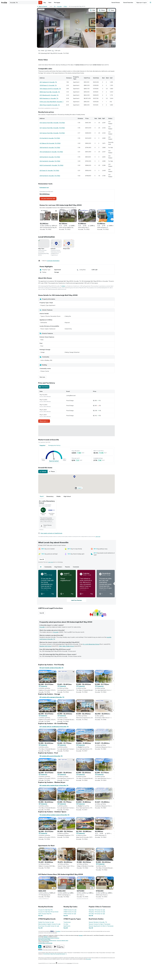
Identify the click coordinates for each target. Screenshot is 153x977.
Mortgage (57, 2)
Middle (58, 496)
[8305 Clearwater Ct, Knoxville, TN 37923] (104, 823)
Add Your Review (76, 600)
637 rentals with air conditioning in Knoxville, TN (54, 726)
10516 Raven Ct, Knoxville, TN (48, 85)
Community (47, 567)
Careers (65, 952)
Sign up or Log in (141, 2)
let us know (88, 959)
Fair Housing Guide (59, 952)
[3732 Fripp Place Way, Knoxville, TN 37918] (47, 676)
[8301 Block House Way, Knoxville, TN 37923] (47, 854)
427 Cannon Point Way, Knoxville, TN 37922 (52, 128)
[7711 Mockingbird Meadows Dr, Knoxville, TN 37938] (66, 823)
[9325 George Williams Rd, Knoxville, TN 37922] (68, 215)
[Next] (112, 219)
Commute (76, 567)
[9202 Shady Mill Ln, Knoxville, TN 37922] (87, 215)
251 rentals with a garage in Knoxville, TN (52, 697)
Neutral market (54, 461)
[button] (40, 2)
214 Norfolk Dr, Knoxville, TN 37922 (50, 138)
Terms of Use (84, 952)
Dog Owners (58, 567)
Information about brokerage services (48, 940)
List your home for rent (48, 198)
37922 (65, 6)
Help (97, 952)
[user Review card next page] (114, 583)
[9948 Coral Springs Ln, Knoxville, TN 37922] (67, 883)
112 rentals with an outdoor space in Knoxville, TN (54, 815)
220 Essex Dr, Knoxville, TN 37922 (49, 170)
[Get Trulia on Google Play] (59, 946)
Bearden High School (45, 646)
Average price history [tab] (54, 445)
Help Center (69, 963)
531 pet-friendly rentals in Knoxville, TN (51, 668)
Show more (43, 421)
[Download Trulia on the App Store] (47, 946)
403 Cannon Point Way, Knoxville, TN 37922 (52, 122)
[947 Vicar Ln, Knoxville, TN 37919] (86, 883)
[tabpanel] (76, 211)
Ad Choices (108, 952)
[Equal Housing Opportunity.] (56, 963)
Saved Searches (128, 2)
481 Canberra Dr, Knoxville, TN (48, 82)
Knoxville (59, 6)
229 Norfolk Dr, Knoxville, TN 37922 (50, 157)
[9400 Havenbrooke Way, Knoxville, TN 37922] (85, 676)
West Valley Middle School (66, 646)
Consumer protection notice (62, 940)
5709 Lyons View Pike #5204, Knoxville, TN (52, 101)
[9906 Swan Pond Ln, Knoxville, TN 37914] (105, 883)
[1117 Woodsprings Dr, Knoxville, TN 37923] (47, 883)
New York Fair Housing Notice (44, 939)
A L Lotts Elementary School (91, 644)
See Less (43, 377)
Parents (67, 567)
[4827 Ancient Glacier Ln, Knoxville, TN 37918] (104, 705)
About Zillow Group (50, 952)
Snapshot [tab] (42, 445)
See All (42, 559)
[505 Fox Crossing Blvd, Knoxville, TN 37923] (104, 676)
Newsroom (70, 952)
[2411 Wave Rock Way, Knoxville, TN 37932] (85, 705)
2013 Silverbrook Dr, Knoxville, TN (49, 95)
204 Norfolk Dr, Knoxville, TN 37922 (50, 161)
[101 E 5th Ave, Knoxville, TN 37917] (85, 735)
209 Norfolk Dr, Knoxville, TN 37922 (50, 175)
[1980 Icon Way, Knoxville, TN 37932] (66, 676)
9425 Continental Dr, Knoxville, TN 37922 (51, 165)
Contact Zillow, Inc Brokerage (45, 943)
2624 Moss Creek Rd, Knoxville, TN (50, 105)
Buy (45, 2)
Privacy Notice (102, 952)
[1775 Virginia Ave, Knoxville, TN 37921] (104, 735)
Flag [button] (52, 593)
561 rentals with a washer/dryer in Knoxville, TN (54, 785)
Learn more (98, 536)
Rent (50, 2)
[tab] (43, 386)
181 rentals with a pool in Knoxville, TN (51, 756)
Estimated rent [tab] (44, 187)
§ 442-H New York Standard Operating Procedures (48, 938)
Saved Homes (115, 2)
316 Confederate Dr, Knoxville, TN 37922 (51, 151)
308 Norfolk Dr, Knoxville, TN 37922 (50, 147)
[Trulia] (39, 946)
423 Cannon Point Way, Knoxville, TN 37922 (52, 133)
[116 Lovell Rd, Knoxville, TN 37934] (67, 854)
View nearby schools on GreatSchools (51, 533)
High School (67, 496)
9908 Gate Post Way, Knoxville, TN (50, 92)
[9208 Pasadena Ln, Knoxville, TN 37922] (106, 215)
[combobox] (25, 2)
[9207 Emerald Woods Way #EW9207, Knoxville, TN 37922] (49, 215)
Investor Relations (76, 952)
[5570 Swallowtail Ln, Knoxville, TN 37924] (85, 823)
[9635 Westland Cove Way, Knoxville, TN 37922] (86, 854)
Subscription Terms (91, 952)
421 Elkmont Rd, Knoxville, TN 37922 (50, 143)
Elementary (49, 496)
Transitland (58, 931)
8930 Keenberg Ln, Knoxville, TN (49, 98)
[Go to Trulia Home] (5, 2)
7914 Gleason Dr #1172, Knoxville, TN (50, 88)
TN (54, 6)
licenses (81, 935)
